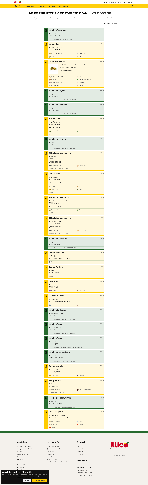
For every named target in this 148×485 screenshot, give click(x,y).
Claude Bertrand (56, 253)
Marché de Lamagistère (59, 352)
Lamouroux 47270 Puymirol (54, 371)
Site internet (56, 127)
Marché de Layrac (57, 91)
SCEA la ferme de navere (60, 153)
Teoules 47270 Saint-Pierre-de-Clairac (59, 257)
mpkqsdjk (53, 281)
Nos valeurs (50, 451)
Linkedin (80, 454)
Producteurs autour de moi (86, 465)
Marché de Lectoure (58, 239)
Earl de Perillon (56, 267)
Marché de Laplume (58, 104)
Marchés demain (82, 470)
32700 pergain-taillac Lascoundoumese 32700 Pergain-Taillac (75, 66)
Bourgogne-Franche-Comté (26, 449)
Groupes (52, 6)
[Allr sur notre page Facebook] (132, 6)
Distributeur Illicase (53, 446)
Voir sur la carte (111, 24)
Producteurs (30, 6)
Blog (78, 446)
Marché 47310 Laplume (54, 109)
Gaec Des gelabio (57, 412)
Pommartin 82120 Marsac (54, 385)
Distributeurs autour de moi (86, 475)
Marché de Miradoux (58, 139)
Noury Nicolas (55, 380)
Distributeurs (64, 6)
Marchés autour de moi (84, 472)
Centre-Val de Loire (23, 454)
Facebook (80, 451)
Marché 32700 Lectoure (54, 243)
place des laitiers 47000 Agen (56, 315)
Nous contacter (52, 459)
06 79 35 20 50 (56, 183)
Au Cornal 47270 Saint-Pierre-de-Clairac (59, 300)
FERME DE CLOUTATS (59, 197)
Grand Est (20, 459)
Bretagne (20, 451)
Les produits (51, 454)
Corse (18, 457)
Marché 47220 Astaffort (54, 35)
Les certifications (52, 457)
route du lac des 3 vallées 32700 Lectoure (59, 202)
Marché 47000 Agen (53, 343)
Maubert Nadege (56, 296)
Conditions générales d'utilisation (57, 462)
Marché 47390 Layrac (53, 95)
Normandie (20, 467)
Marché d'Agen (55, 324)
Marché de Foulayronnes (60, 398)
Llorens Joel (54, 44)
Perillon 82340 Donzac (54, 272)
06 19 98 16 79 (67, 70)
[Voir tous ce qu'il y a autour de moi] (15, 6)
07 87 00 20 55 (56, 206)
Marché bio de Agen (58, 310)
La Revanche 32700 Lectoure (54, 123)
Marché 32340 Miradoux (55, 144)
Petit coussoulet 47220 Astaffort (56, 49)
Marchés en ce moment (85, 467)
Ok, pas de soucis (40, 480)
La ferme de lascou (57, 61)
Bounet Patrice (56, 174)
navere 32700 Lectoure (54, 158)
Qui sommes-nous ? (53, 449)
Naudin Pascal (55, 118)
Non (28, 480)
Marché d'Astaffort (57, 30)
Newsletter (80, 449)
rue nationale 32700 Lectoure (55, 223)
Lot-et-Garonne (101, 12)
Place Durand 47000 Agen (55, 329)
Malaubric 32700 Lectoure (54, 178)
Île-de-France (21, 464)
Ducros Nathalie (56, 366)
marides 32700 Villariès (54, 286)
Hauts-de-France (22, 462)
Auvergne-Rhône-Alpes (24, 446)
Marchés (42, 6)
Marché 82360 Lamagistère (56, 357)
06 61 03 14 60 (56, 162)
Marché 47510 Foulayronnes (56, 402)
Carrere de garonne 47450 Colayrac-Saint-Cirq (58, 416)
